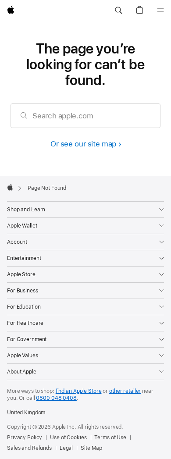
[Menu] (160, 10)
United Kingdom (26, 412)
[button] (118, 10)
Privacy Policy (24, 437)
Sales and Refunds (29, 448)
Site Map (91, 448)
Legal (66, 448)
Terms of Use (110, 437)
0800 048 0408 (56, 398)
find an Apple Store (79, 391)
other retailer (125, 391)
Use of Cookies (68, 437)
